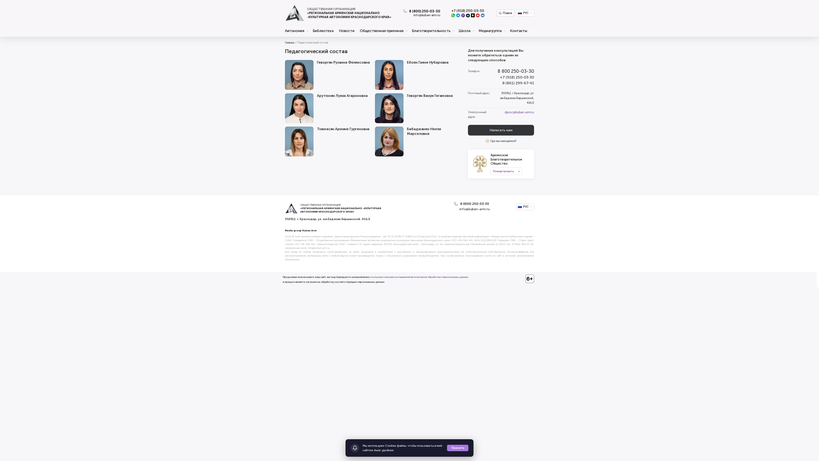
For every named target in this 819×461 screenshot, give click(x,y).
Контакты (518, 31)
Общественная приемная (382, 31)
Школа (464, 31)
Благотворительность (431, 31)
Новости (346, 31)
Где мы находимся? (504, 141)
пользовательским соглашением (391, 277)
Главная (289, 42)
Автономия (294, 31)
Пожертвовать (503, 171)
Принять (457, 448)
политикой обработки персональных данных (441, 277)
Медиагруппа (490, 31)
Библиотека (323, 31)
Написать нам (501, 130)
